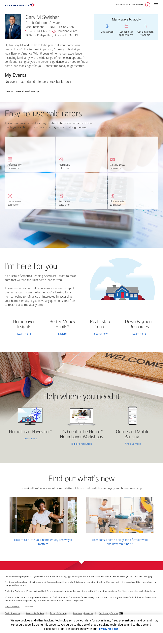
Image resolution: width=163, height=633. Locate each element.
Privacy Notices (107, 628)
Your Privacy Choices (108, 613)
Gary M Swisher (12, 606)
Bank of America (12, 613)
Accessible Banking (35, 613)
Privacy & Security (58, 613)
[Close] (156, 620)
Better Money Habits (62, 324)
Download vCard (67, 31)
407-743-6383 (40, 31)
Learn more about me (20, 91)
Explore (62, 333)
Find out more (125, 444)
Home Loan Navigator (30, 432)
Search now (101, 333)
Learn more (24, 333)
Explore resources (81, 444)
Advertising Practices (83, 613)
